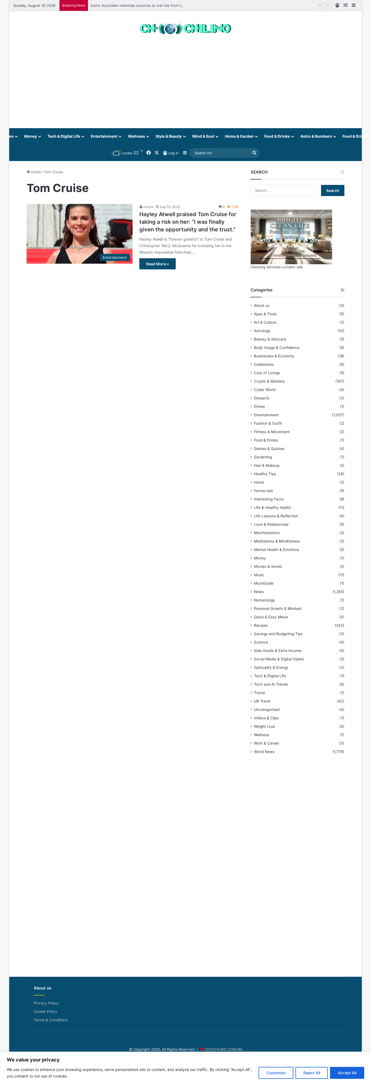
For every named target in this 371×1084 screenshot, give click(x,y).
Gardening (263, 457)
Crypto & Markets (269, 381)
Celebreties (264, 364)
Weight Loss (264, 726)
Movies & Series (268, 566)
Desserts (261, 398)
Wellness (136, 136)
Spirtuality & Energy (271, 667)
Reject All (311, 1072)
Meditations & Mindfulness (277, 541)
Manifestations (267, 533)
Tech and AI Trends (271, 684)
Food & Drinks (277, 136)
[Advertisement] (185, 85)
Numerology (264, 600)
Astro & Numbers (316, 136)
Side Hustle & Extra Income (277, 650)
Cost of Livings (267, 373)
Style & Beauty (169, 136)
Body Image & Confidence (277, 347)
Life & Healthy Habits (272, 507)
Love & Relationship (271, 524)
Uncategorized (266, 709)
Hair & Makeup (266, 465)
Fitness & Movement (272, 432)
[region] (185, 1068)
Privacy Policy (46, 1003)
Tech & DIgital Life (270, 676)
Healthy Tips (265, 474)
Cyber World (264, 389)
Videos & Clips (266, 718)
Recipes (261, 625)
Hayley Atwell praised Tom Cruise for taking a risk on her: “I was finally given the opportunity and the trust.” (187, 222)
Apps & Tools (265, 314)
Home (35, 172)
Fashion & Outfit (268, 423)
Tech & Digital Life (64, 136)
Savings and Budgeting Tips (278, 634)
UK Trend (262, 701)
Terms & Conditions (51, 1020)
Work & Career (266, 743)
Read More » (157, 263)
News (259, 592)
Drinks (259, 406)
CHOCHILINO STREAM (223, 1049)
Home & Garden (239, 136)
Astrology (262, 331)
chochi (148, 207)
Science (261, 642)
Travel (259, 693)
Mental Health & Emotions (276, 549)
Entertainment (104, 136)
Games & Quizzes (269, 448)
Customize (275, 1072)
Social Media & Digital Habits (279, 659)
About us (261, 305)
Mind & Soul (203, 136)
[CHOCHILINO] (185, 29)
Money (30, 136)
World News (264, 751)
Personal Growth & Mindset (277, 608)
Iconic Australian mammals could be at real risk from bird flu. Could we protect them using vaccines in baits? (182, 5)
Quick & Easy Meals (271, 617)
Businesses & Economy (274, 356)
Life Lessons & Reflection (276, 516)
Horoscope (263, 491)
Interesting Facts (269, 499)
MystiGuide (263, 583)
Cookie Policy (45, 1011)
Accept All (347, 1072)
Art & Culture (265, 322)
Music (259, 575)
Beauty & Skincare (270, 339)
